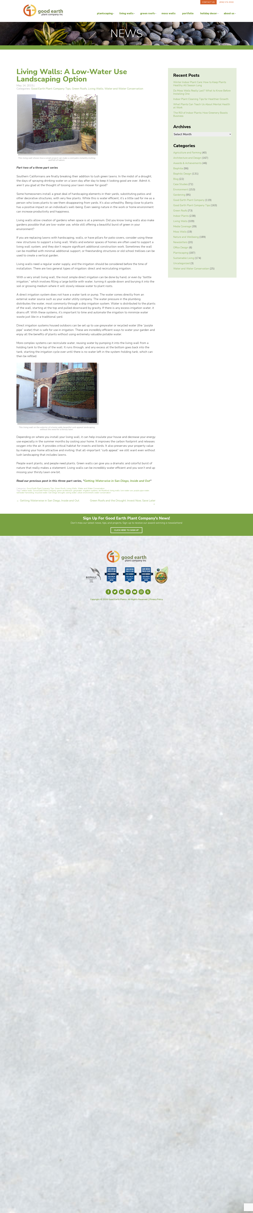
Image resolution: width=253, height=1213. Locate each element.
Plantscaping (105, 13)
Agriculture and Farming (187, 152)
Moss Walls (169, 13)
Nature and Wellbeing (186, 237)
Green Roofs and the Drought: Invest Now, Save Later (122, 502)
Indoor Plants (181, 216)
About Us (229, 13)
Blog (176, 179)
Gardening (179, 195)
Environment (180, 189)
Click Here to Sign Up (126, 530)
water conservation (102, 492)
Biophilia (178, 168)
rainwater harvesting (25, 492)
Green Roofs (147, 13)
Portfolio (188, 13)
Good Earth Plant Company (44, 490)
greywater (77, 490)
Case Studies (180, 184)
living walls (115, 490)
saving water (71, 492)
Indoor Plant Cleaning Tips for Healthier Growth (200, 99)
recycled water (41, 492)
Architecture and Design (187, 158)
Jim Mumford (104, 490)
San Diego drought (56, 492)
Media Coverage (182, 226)
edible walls (27, 490)
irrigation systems (90, 490)
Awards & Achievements (187, 163)
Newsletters (180, 242)
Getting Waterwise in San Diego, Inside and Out (117, 481)
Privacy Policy (156, 599)
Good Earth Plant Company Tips (51, 88)
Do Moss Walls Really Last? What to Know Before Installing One (202, 92)
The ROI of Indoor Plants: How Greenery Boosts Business (200, 114)
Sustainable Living (183, 258)
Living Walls (126, 13)
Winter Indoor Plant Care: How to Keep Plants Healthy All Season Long (199, 84)
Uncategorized (181, 263)
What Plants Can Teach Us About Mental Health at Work (201, 106)
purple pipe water (141, 490)
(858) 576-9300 (226, 2)
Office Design (180, 247)
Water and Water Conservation (123, 88)
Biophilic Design (182, 173)
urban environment (85, 492)
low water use (127, 490)
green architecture (64, 490)
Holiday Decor (208, 13)
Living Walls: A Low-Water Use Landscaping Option (71, 75)
